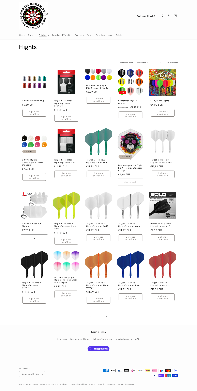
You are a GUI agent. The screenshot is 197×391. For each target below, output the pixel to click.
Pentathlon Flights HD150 (127, 102)
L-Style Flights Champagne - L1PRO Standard (32, 162)
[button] (31, 35)
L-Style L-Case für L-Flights (33, 224)
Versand (100, 384)
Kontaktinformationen (126, 384)
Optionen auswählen (34, 113)
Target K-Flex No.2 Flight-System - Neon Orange (97, 285)
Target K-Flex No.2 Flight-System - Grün (97, 161)
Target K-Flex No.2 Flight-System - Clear (129, 224)
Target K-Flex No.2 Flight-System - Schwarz (31, 285)
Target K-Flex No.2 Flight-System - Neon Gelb (65, 226)
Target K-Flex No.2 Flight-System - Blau (129, 284)
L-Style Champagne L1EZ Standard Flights (97, 86)
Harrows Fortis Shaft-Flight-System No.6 (161, 224)
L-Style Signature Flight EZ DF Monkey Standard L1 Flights (130, 168)
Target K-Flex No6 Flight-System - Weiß (161, 161)
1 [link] (90, 316)
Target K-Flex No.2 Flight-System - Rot (160, 284)
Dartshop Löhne (32, 384)
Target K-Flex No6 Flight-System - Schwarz (63, 103)
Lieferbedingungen (123, 339)
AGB (137, 339)
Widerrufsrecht (63, 384)
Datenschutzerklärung (80, 339)
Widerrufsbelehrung (102, 339)
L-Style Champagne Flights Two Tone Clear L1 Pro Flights (65, 280)
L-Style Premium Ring (33, 101)
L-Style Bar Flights (159, 101)
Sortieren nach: (127, 62)
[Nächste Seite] (106, 317)
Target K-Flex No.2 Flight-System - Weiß (97, 224)
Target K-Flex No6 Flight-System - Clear (65, 161)
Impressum (62, 339)
